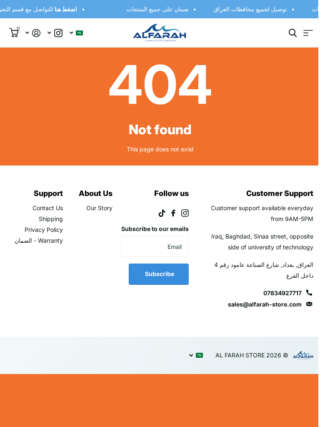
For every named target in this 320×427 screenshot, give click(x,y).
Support (46, 193)
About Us (93, 193)
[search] (286, 33)
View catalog (302, 33)
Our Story (96, 207)
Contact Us (46, 207)
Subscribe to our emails (160, 234)
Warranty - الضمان (37, 240)
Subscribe (154, 284)
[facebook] (169, 213)
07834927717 (276, 292)
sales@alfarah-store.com (258, 304)
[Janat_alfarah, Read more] (54, 33)
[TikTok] (157, 213)
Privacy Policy (42, 229)
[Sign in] (32, 33)
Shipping (49, 218)
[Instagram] (180, 213)
